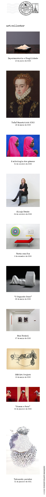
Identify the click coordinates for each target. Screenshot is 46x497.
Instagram (4, 493)
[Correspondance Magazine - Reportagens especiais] (23, 8)
